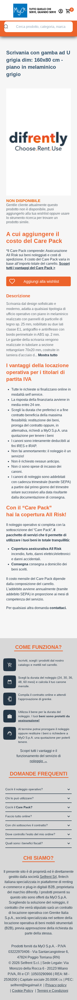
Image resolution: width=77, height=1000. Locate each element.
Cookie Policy (22, 991)
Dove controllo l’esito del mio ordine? (30, 834)
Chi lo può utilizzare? (19, 798)
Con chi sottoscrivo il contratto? (26, 825)
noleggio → (38, 761)
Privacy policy (56, 985)
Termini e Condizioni (52, 991)
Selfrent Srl (48, 877)
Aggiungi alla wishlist (41, 281)
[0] (68, 11)
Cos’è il (19, 807)
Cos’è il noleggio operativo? (24, 789)
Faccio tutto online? (18, 816)
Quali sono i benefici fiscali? (24, 843)
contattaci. (58, 608)
